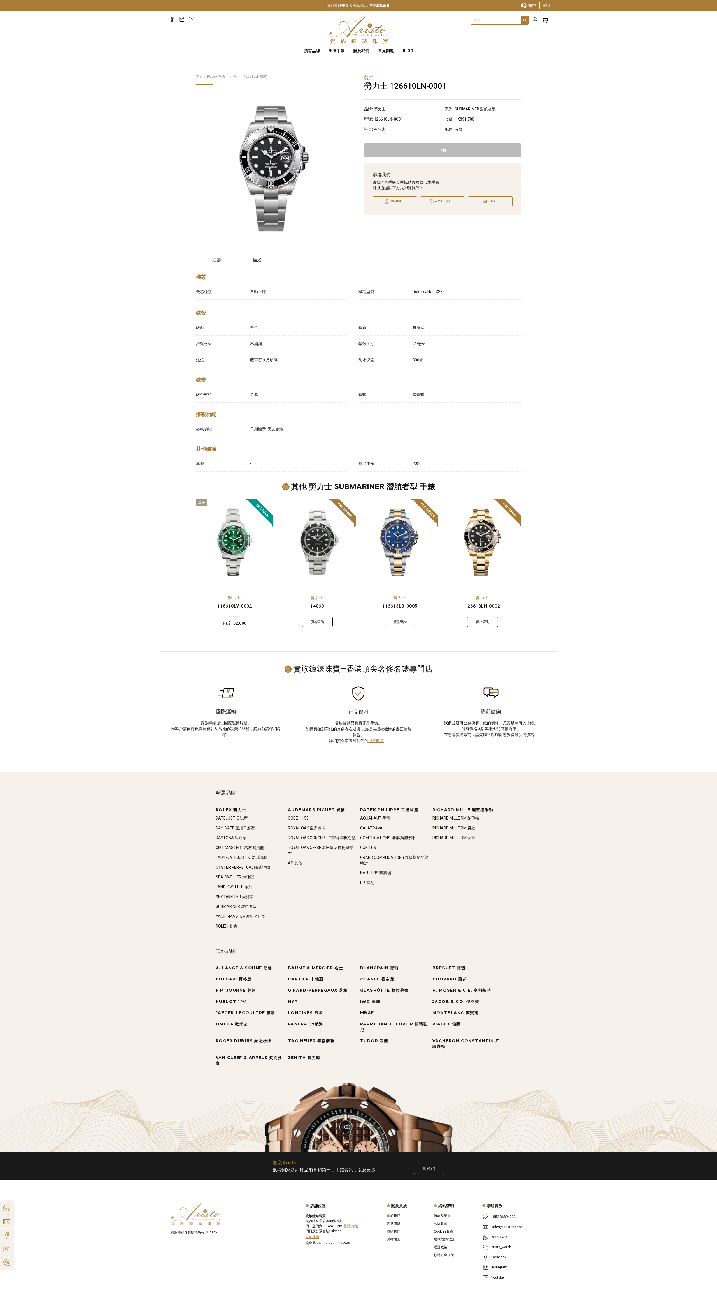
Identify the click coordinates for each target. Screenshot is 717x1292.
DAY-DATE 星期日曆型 (235, 828)
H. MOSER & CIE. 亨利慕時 (461, 990)
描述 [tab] (257, 259)
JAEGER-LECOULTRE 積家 (245, 1012)
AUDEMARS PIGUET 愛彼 (316, 809)
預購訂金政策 (444, 1255)
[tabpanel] (358, 371)
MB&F (367, 1012)
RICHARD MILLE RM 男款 (453, 828)
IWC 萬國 (370, 1001)
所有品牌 (312, 51)
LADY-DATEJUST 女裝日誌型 (241, 857)
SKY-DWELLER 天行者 (235, 896)
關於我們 (361, 51)
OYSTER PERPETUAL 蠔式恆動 (243, 867)
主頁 (199, 77)
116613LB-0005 (399, 606)
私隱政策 (440, 1224)
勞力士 (234, 597)
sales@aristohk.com (507, 1227)
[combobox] (496, 20)
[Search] (525, 20)
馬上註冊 (429, 1169)
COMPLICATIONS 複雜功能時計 (387, 838)
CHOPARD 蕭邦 (449, 979)
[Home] (358, 30)
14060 (317, 606)
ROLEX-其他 (226, 926)
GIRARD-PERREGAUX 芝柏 (318, 990)
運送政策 (440, 1247)
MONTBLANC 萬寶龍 (455, 1012)
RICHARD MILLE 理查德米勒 (462, 809)
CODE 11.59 (298, 818)
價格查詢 (317, 622)
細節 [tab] (216, 259)
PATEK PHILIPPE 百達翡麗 (389, 809)
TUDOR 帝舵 (374, 1040)
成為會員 (383, 6)
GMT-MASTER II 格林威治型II (241, 847)
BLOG (408, 51)
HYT (293, 1001)
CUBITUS (368, 847)
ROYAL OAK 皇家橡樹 (306, 828)
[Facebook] (172, 19)
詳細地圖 (312, 1237)
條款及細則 (442, 1216)
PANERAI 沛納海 (305, 1023)
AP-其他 (295, 863)
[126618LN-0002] (482, 542)
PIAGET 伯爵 (446, 1023)
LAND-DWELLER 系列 (234, 887)
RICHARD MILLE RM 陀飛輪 (455, 818)
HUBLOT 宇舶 (231, 1001)
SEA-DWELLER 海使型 (235, 877)
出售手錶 (336, 51)
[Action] (6, 1263)
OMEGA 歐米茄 (232, 1023)
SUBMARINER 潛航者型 (236, 906)
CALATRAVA (371, 828)
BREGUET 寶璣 (448, 967)
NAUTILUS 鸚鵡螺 (375, 873)
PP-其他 (367, 882)
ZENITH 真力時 (304, 1057)
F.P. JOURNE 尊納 (236, 990)
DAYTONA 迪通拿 (231, 838)
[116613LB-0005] (399, 542)
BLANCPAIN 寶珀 (379, 967)
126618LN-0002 (482, 606)
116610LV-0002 (234, 606)
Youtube (497, 1277)
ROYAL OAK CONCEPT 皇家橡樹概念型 (322, 838)
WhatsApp (499, 1237)
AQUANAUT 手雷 (375, 818)
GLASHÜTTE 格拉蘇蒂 (384, 990)
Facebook (498, 1257)
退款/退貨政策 (444, 1239)
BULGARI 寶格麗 (234, 979)
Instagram (499, 1267)
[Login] (535, 20)
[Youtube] (191, 19)
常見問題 (386, 51)
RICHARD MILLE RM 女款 (453, 838)
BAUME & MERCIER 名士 (315, 967)
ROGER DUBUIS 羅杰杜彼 (244, 1040)
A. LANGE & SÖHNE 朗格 (244, 967)
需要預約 (350, 1226)
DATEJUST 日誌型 (232, 818)
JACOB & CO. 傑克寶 (455, 1001)
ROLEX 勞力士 (218, 77)
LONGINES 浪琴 (305, 1012)
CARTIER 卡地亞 (305, 979)
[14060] (317, 542)
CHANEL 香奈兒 (377, 979)
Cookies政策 (443, 1231)
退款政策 (376, 741)
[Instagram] (181, 19)
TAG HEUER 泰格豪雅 (311, 1040)
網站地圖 (393, 1239)
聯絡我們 (393, 1231)
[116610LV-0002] (234, 542)
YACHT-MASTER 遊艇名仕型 (241, 916)
